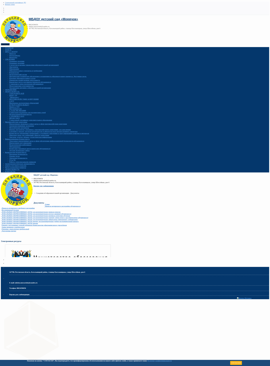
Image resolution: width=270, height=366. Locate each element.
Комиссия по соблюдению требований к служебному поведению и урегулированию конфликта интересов (49, 133)
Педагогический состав (18, 74)
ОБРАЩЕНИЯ (10, 90)
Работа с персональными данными (22, 162)
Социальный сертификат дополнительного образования (30, 120)
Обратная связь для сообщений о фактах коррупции (29, 135)
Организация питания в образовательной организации (30, 88)
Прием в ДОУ (14, 107)
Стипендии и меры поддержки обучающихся (26, 84)
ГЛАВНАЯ (9, 48)
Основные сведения (16, 61)
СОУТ (11, 101)
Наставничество (15, 109)
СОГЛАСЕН (236, 363)
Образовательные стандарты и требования (25, 71)
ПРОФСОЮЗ (14, 118)
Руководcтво (14, 73)
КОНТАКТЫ (10, 171)
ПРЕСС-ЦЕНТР (11, 52)
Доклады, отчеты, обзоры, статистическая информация (30, 137)
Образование (14, 69)
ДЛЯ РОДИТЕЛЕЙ (16, 93)
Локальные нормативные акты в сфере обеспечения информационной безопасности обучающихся (46, 141)
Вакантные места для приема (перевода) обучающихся (30, 82)
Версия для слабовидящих (44, 186)
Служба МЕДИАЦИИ (17, 111)
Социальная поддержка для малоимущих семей (27, 112)
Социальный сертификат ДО (15, 2)
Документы (13, 67)
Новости (12, 54)
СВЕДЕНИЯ (10, 59)
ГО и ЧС (12, 160)
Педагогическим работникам (20, 145)
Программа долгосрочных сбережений (24, 103)
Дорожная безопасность (18, 158)
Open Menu (5, 44)
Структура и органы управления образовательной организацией (34, 65)
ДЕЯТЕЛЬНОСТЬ (12, 92)
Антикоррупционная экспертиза (21, 126)
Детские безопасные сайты (19, 150)
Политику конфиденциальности (159, 361)
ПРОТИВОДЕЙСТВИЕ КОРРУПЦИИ (24, 99)
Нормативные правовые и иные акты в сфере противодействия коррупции (38, 124)
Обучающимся (14, 147)
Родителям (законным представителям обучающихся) (30, 149)
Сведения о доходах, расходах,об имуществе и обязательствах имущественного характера (43, 131)
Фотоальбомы (14, 55)
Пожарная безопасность (18, 154)
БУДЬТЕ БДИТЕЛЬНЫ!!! (19, 105)
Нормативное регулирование (20, 143)
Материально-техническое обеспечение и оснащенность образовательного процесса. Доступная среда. (48, 76)
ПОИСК (8, 50)
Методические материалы (19, 128)
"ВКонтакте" (14, 97)
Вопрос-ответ (10, 4)
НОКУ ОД (13, 95)
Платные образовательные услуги (22, 78)
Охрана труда (14, 156)
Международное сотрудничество (21, 86)
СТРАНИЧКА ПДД (16, 116)
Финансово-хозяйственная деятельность (24, 80)
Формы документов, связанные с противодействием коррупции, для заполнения (40, 130)
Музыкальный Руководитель (20, 114)
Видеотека (13, 57)
